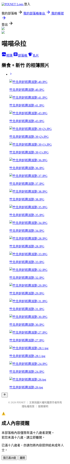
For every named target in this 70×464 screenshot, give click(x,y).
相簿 (9, 55)
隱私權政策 (28, 406)
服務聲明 (43, 406)
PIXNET (21, 402)
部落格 (23, 55)
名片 (36, 55)
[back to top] (5, 395)
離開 (22, 457)
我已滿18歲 (9, 457)
